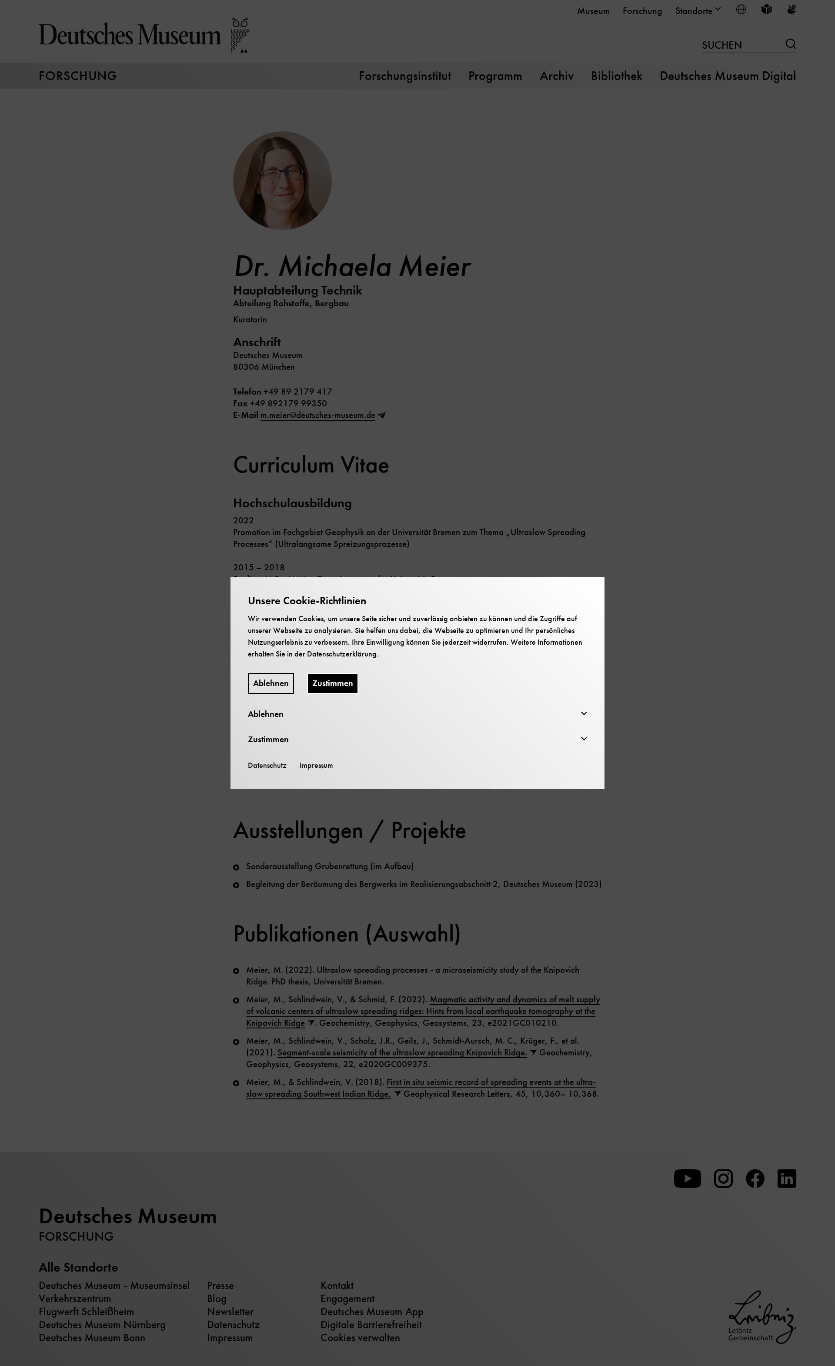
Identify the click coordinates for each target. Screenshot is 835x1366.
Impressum (316, 765)
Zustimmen (332, 683)
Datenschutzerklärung (342, 654)
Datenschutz (267, 765)
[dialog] (417, 683)
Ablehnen (271, 683)
